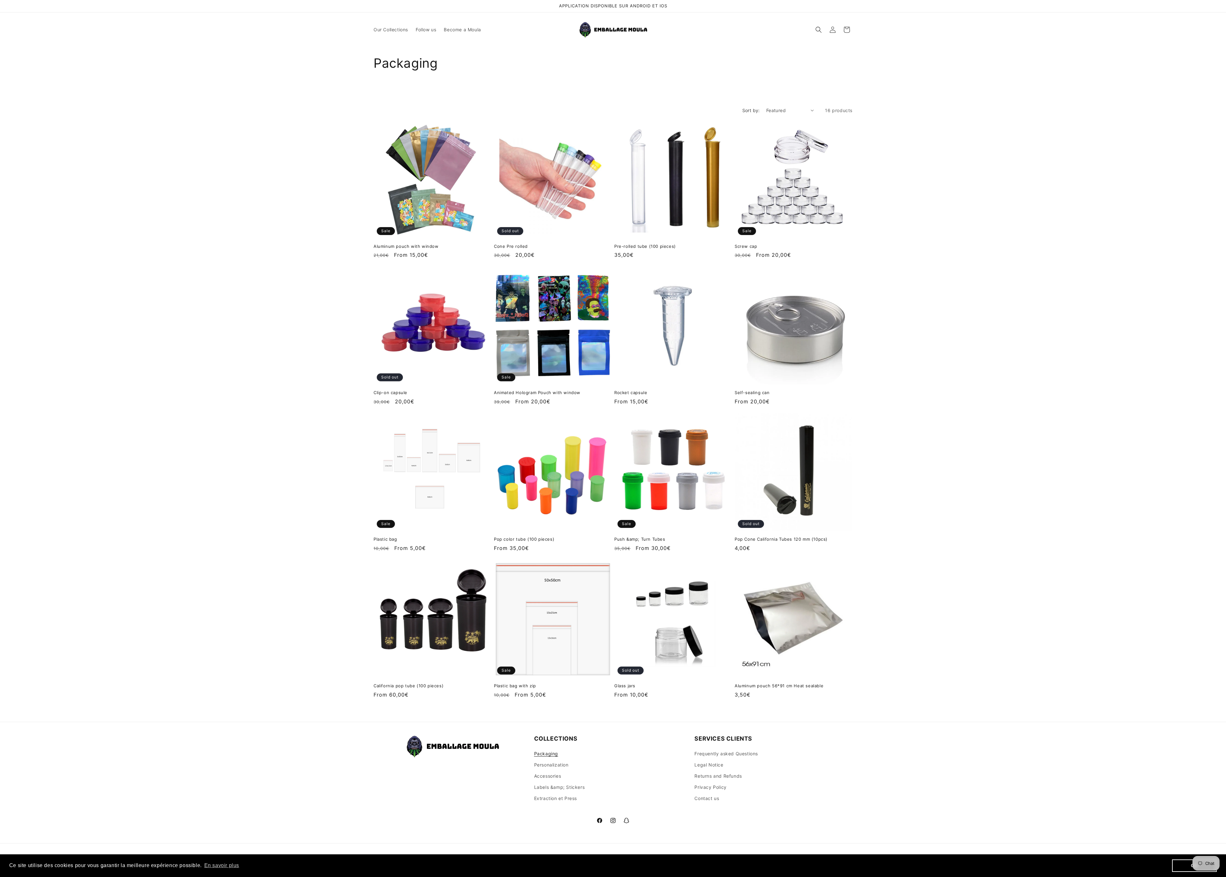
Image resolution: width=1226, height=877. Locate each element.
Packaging (546, 753)
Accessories (547, 776)
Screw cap (746, 246)
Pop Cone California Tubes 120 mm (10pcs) (781, 539)
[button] (819, 30)
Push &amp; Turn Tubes (639, 539)
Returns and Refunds (718, 776)
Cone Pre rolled (511, 246)
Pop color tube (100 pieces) (524, 539)
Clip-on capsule (390, 392)
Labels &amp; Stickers (559, 787)
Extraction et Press (555, 798)
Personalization (551, 764)
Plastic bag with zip (515, 685)
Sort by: (751, 110)
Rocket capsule (630, 392)
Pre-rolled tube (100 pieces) (645, 246)
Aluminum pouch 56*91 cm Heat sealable (779, 685)
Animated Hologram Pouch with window (537, 392)
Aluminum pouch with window (406, 246)
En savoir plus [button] (221, 865)
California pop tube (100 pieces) (408, 685)
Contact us (706, 798)
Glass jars (624, 685)
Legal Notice (708, 764)
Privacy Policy (710, 787)
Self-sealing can (752, 392)
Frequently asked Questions (726, 753)
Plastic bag (385, 539)
